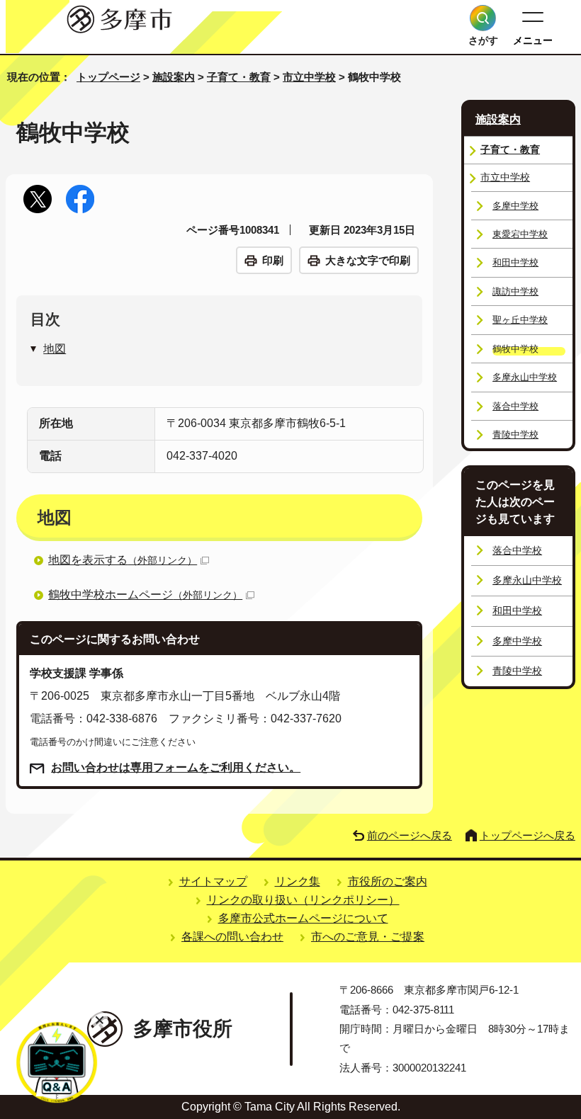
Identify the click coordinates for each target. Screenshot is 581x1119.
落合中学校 (515, 406)
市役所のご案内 (387, 881)
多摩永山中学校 (524, 377)
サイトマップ (213, 881)
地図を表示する (122, 560)
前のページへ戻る (409, 835)
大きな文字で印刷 (367, 260)
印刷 (272, 260)
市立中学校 (309, 77)
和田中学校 (515, 262)
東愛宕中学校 (520, 234)
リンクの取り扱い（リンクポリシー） (303, 900)
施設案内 (173, 77)
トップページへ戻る (527, 835)
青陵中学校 (515, 434)
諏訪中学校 (515, 291)
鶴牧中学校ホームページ (145, 595)
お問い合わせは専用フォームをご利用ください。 (175, 767)
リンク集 (297, 881)
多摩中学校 (515, 205)
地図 (54, 349)
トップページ (108, 77)
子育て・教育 (239, 77)
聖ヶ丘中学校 (520, 319)
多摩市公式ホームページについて (303, 918)
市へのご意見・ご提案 (367, 937)
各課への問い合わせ (232, 937)
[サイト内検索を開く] (483, 18)
